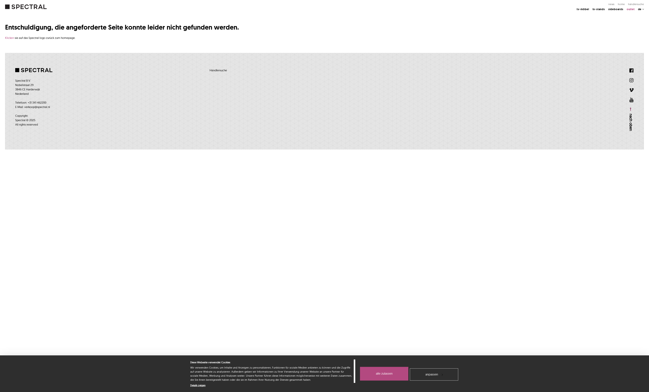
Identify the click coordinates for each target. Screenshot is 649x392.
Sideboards (615, 9)
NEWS (611, 4)
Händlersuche (636, 4)
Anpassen (431, 374)
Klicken (9, 38)
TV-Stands (599, 9)
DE (640, 9)
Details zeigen (198, 385)
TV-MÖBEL (583, 9)
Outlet (631, 9)
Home (621, 4)
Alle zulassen (384, 374)
